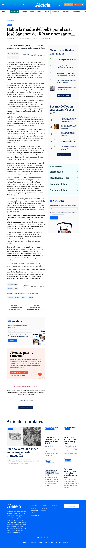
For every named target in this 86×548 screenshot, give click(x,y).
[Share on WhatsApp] (44, 55)
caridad (10, 429)
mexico (17, 297)
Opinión (47, 11)
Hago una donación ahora (18, 372)
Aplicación (43, 510)
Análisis (39, 11)
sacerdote (68, 460)
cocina (48, 462)
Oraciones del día (58, 190)
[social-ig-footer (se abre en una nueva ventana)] (48, 537)
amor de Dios (49, 429)
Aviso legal (50, 542)
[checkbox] (8, 335)
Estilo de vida (34, 513)
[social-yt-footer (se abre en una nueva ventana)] (38, 537)
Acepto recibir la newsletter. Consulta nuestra (20, 335)
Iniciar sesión (58, 4)
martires (10, 297)
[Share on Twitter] (38, 55)
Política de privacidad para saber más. (19, 336)
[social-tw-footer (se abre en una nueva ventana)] (44, 537)
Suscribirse (72, 506)
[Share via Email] (41, 55)
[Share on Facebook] (32, 55)
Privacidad (65, 542)
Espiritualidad (65, 11)
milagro (24, 297)
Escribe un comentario (26, 407)
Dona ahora (78, 5)
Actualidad (33, 508)
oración (67, 429)
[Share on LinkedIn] (35, 55)
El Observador (35, 38)
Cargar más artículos (63, 95)
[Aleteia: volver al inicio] (43, 4)
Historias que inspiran (28, 11)
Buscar (26, 5)
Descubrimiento (77, 11)
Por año (54, 508)
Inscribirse (12, 340)
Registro (67, 5)
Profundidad (55, 11)
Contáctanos (58, 542)
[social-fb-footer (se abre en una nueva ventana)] (41, 537)
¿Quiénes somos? (42, 542)
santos (31, 297)
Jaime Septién (26, 38)
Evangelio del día (58, 184)
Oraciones (13, 11)
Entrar (31, 400)
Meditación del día (59, 178)
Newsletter (44, 508)
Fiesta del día (56, 172)
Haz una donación (31, 542)
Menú (4, 11)
